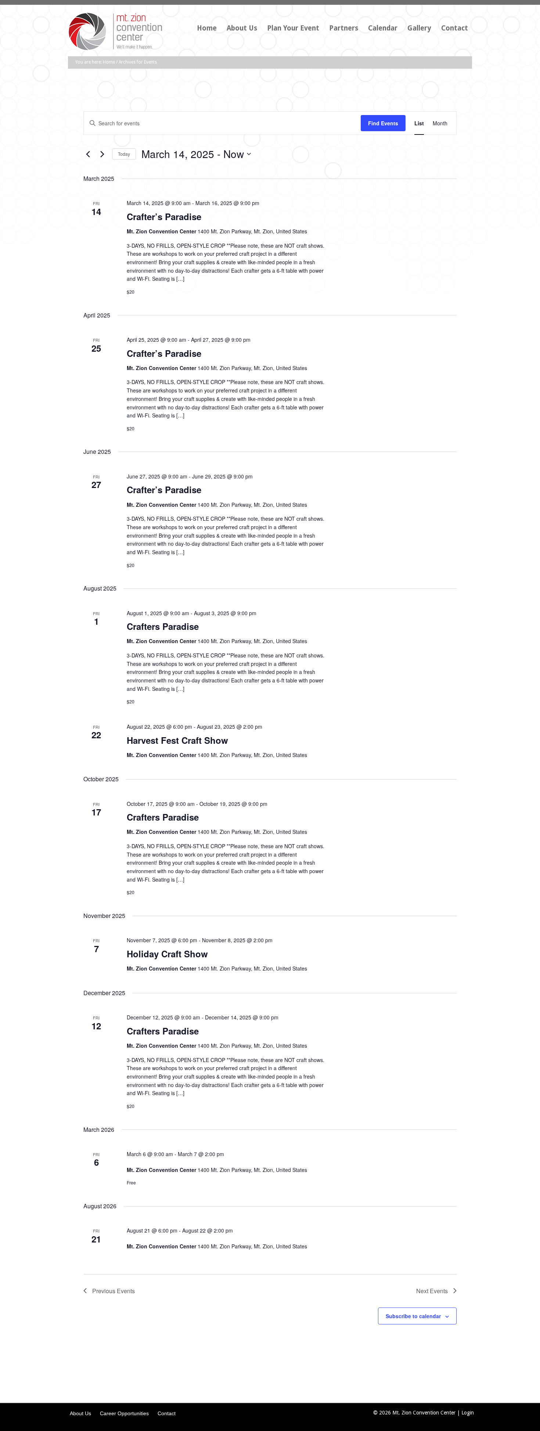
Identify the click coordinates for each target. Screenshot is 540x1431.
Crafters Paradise (163, 626)
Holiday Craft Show (167, 953)
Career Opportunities (124, 1413)
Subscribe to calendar (413, 1316)
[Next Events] (102, 154)
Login (467, 1413)
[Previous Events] (87, 154)
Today (124, 154)
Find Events (383, 123)
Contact (167, 1413)
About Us (80, 1413)
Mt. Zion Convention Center (123, 34)
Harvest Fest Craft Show (177, 740)
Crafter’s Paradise (164, 216)
